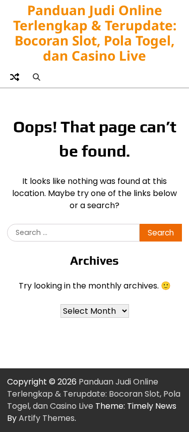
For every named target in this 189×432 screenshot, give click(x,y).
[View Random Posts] (14, 76)
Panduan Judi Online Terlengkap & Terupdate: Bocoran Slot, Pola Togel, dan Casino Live (94, 33)
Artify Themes (47, 418)
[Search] (36, 76)
